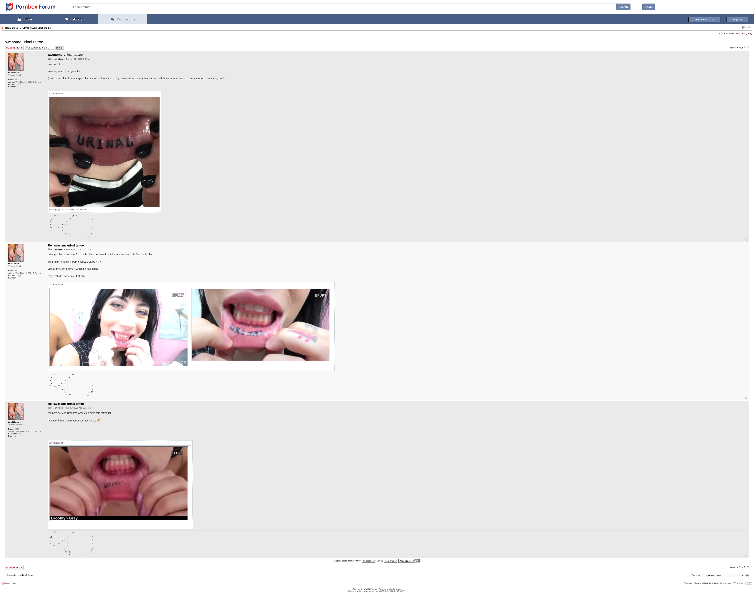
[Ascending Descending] (409, 561)
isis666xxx (13, 72)
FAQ (750, 33)
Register (737, 19)
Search (623, 6)
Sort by (380, 561)
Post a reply (10, 46)
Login (649, 6)
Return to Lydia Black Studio (20, 575)
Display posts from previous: (348, 561)
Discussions (126, 19)
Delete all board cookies (706, 583)
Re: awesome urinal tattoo (66, 245)
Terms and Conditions (733, 33)
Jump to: (696, 575)
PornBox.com (36, 8)
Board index (11, 28)
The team (688, 583)
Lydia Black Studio (41, 28)
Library (77, 19)
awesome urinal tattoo (24, 42)
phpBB (367, 589)
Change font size (749, 27)
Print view (743, 27)
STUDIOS (24, 28)
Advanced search (704, 19)
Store (28, 19)
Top (746, 239)
